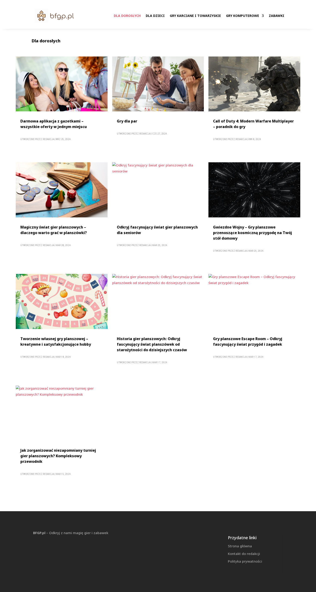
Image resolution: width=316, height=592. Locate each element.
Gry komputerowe (242, 15)
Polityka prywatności (245, 561)
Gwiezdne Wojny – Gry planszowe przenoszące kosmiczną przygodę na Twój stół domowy (252, 233)
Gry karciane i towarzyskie (195, 15)
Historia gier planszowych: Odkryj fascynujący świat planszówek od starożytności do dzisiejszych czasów (152, 344)
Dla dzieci (155, 15)
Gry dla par (127, 121)
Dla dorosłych (127, 15)
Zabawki (276, 15)
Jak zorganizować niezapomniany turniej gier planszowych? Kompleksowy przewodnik (58, 456)
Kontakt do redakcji (244, 553)
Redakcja (48, 139)
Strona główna (240, 546)
